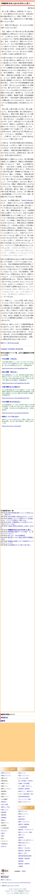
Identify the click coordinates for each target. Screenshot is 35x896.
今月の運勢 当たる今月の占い (11, 402)
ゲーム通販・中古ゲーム (25, 786)
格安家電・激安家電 (24, 788)
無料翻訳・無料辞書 (24, 858)
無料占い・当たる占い (25, 848)
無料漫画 (21, 837)
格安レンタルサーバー (25, 802)
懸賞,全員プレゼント (24, 842)
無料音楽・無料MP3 (24, 863)
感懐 (2, 836)
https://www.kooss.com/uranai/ (11, 426)
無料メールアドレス (24, 821)
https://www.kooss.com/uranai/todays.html (15, 368)
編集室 (3, 721)
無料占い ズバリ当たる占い (10, 417)
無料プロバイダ (5, 773)
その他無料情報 (23, 827)
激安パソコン (22, 773)
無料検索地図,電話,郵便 (25, 856)
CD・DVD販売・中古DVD (26, 781)
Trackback (11, 349)
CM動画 (21, 866)
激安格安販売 (28, 769)
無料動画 (3, 817)
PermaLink (19, 349)
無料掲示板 (22, 819)
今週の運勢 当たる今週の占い (11, 387)
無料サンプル (22, 845)
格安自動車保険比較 (24, 796)
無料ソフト (22, 835)
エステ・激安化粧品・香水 (26, 794)
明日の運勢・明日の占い (9, 372)
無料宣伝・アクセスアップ (26, 829)
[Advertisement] (17, 448)
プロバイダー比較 (23, 778)
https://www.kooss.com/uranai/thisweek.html (15, 398)
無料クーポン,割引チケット (26, 840)
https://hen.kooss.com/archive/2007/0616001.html (17, 882)
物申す (3, 833)
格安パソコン (5, 809)
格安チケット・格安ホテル (26, 791)
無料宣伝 (3, 802)
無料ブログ (22, 816)
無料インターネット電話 (25, 832)
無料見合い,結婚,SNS (24, 850)
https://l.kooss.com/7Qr (13, 885)
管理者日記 (4, 718)
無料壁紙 (3, 812)
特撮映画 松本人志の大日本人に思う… (20, 530)
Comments (4, 349)
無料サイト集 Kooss (7, 343)
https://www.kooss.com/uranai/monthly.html (15, 413)
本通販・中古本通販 (24, 783)
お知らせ (3, 846)
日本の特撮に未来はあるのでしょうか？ (20, 516)
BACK (23, 871)
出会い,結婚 (4, 804)
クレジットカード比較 (25, 799)
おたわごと (4, 830)
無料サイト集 (28, 808)
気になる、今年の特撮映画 (16, 535)
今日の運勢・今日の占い (9, 359)
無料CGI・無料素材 (24, 824)
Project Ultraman (27, 200)
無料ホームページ (6, 775)
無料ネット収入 (5, 807)
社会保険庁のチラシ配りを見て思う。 (20, 545)
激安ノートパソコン (24, 775)
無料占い (3, 820)
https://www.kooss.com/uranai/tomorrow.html (15, 383)
